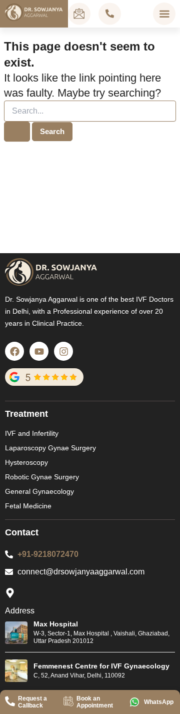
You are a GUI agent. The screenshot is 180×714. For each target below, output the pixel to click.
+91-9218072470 (48, 554)
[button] (164, 14)
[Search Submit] (17, 132)
